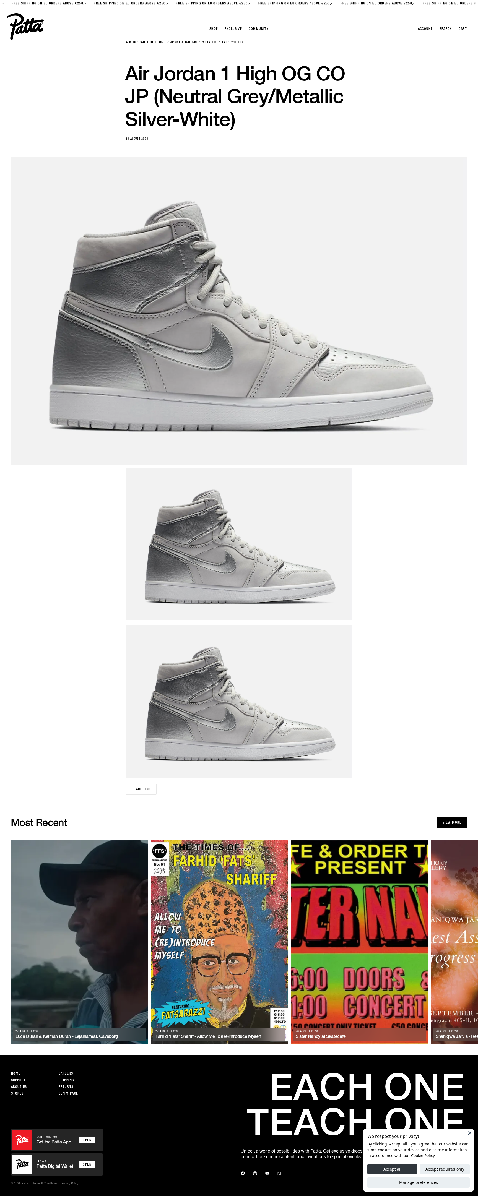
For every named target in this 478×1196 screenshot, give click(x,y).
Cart (463, 29)
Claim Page (68, 1093)
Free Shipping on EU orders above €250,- (38, 3)
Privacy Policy (70, 1183)
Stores (17, 1093)
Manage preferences (418, 1182)
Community (259, 29)
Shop (213, 29)
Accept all (392, 1169)
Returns (66, 1087)
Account (425, 29)
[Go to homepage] (25, 26)
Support (18, 1080)
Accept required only (444, 1169)
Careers (66, 1073)
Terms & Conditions (45, 1183)
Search (446, 29)
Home (16, 1073)
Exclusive (233, 29)
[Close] (470, 1133)
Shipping (66, 1080)
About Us (19, 1087)
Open (87, 1140)
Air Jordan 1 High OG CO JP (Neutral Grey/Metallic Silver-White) (184, 42)
